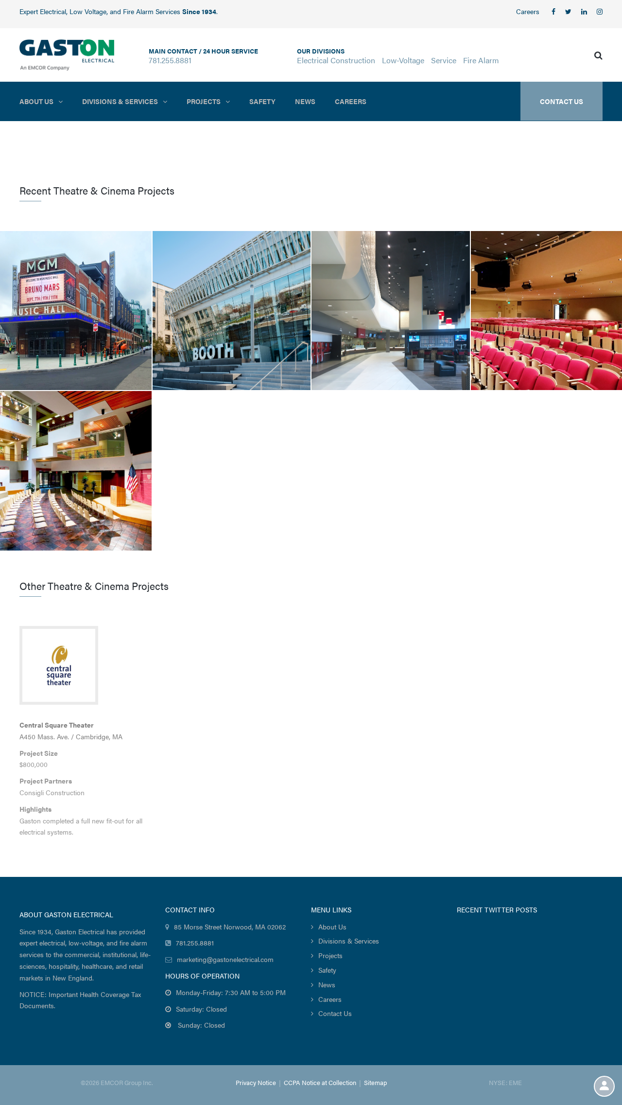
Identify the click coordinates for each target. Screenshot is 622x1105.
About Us (36, 101)
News (305, 101)
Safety (262, 101)
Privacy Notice (256, 1082)
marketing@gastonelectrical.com (225, 959)
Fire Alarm (481, 60)
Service (443, 60)
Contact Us (335, 1013)
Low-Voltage (403, 60)
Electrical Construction (336, 60)
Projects (204, 101)
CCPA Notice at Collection (320, 1082)
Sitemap (375, 1082)
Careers (527, 11)
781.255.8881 (170, 60)
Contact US (561, 101)
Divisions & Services (120, 101)
